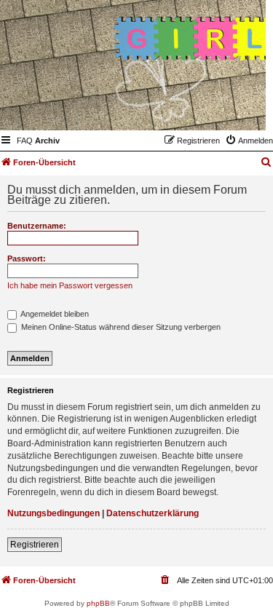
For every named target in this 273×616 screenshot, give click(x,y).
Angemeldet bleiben (54, 313)
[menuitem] (25, 140)
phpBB (98, 603)
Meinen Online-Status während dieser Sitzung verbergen (120, 327)
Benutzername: (36, 225)
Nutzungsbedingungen (53, 513)
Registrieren (34, 545)
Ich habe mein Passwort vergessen (69, 285)
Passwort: (26, 258)
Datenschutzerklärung (152, 513)
